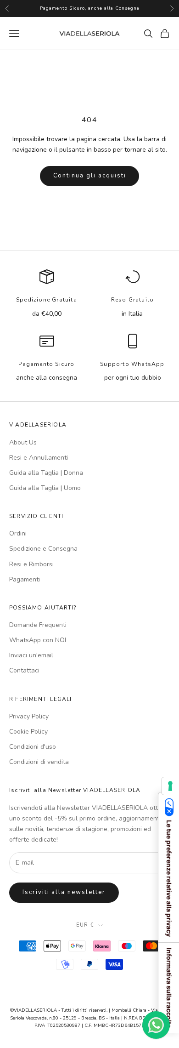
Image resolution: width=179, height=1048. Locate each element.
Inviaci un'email (31, 655)
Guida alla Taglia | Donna (46, 472)
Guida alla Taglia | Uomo (45, 488)
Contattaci (24, 670)
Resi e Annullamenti (38, 457)
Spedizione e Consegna (43, 548)
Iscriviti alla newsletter (64, 892)
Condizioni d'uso (32, 746)
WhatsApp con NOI (37, 640)
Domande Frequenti (38, 625)
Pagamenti (24, 579)
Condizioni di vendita (39, 762)
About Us (23, 442)
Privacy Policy (29, 716)
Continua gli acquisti (89, 175)
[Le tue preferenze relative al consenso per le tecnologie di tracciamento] (170, 786)
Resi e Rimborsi (31, 564)
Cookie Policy (28, 731)
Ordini (18, 533)
